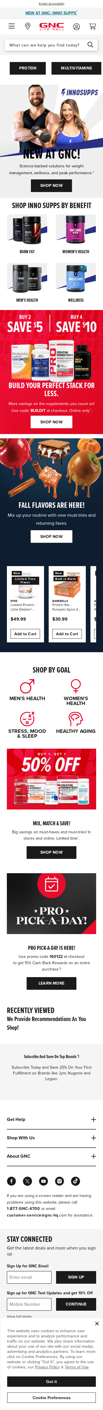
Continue (76, 1304)
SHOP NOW (51, 185)
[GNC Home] (51, 26)
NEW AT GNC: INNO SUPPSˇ (51, 13)
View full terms (19, 1316)
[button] (12, 26)
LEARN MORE (51, 983)
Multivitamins (76, 68)
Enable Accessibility (51, 3)
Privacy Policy (47, 1367)
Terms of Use (77, 1367)
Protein (27, 68)
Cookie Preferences (52, 1397)
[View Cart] (95, 25)
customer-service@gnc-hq (32, 1215)
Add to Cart (25, 634)
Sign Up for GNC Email (28, 1266)
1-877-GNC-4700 (23, 1208)
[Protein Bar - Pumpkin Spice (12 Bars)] (67, 585)
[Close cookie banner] (97, 1323)
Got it (51, 1381)
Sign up (76, 1277)
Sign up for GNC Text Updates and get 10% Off (50, 1293)
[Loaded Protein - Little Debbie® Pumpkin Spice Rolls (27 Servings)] (25, 585)
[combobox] (51, 45)
